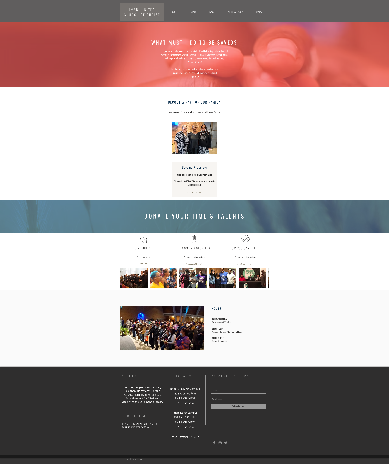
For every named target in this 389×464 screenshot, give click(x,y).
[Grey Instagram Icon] (220, 443)
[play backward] (124, 278)
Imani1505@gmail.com (185, 436)
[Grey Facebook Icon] (214, 443)
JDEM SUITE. (139, 459)
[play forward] (265, 278)
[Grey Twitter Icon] (226, 443)
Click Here (181, 174)
